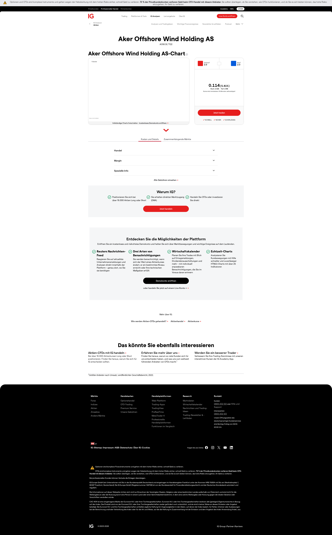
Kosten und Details (150, 139)
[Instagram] (212, 447)
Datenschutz (126, 447)
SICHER (218, 120)
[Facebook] (206, 447)
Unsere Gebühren (129, 412)
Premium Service (129, 408)
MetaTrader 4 (158, 415)
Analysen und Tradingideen (162, 24)
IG (92, 447)
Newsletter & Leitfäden (211, 24)
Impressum (108, 447)
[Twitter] (218, 447)
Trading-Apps (158, 404)
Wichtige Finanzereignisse (187, 24)
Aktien (94, 408)
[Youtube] (225, 447)
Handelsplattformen (161, 396)
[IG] (91, 16)
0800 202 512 (220, 404)
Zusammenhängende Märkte (177, 139)
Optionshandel (127, 400)
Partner (230, 526)
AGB (117, 447)
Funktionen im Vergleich (163, 426)
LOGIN (240, 9)
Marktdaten (188, 400)
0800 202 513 (220, 414)
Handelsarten (127, 396)
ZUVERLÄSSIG (230, 120)
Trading (124, 16)
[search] (242, 16)
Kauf (239, 62)
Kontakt (218, 396)
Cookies (146, 447)
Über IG (182, 16)
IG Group (221, 526)
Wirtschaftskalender (192, 404)
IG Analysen (155, 16)
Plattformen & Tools (139, 16)
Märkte (94, 396)
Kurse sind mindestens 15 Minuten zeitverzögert (219, 91)
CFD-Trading (127, 404)
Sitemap (98, 447)
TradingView (158, 408)
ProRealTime (158, 412)
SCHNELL (208, 120)
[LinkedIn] (231, 447)
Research (187, 396)
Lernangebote (169, 16)
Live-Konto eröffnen (227, 16)
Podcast (228, 24)
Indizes (94, 404)
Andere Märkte (98, 415)
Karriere (239, 526)
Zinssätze (95, 412)
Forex (93, 400)
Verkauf (207, 62)
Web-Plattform (159, 400)
